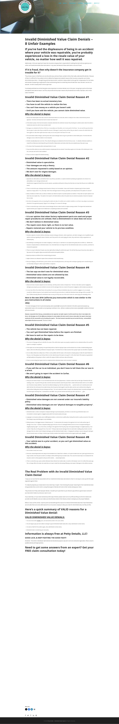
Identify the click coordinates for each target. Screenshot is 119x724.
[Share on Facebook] (25, 715)
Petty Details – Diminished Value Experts (56, 721)
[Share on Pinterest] (36, 715)
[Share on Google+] (30, 715)
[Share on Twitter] (28, 715)
